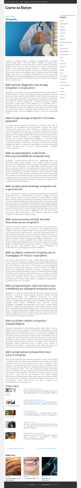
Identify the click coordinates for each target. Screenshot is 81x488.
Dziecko (62, 27)
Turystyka (63, 82)
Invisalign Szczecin (29, 422)
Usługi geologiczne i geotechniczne (34, 433)
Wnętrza (62, 94)
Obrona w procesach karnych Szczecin (34, 2)
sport (61, 73)
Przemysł (63, 63)
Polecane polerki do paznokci (32, 389)
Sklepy (62, 70)
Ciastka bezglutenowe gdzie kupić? (13, 479)
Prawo (62, 60)
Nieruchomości (64, 51)
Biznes (62, 20)
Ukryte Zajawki (64, 85)
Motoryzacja (64, 48)
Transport (63, 79)
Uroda (62, 88)
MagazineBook (46, 484)
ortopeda (45, 74)
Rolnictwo (63, 67)
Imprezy (62, 39)
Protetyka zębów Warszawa (14, 448)
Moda (61, 45)
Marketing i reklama (66, 42)
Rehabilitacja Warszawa (46, 479)
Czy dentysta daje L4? (31, 478)
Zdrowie (12, 16)
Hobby (62, 36)
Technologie (63, 76)
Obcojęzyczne (64, 54)
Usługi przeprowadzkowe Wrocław (34, 400)
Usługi (7, 16)
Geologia (62, 33)
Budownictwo (64, 24)
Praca (62, 57)
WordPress (32, 484)
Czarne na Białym (18, 7)
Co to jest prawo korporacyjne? (46, 448)
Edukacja (62, 30)
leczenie (54, 238)
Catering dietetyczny (30, 411)
